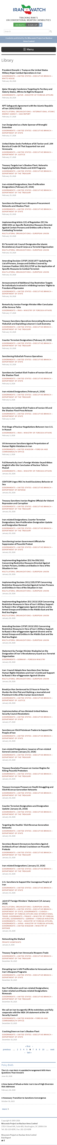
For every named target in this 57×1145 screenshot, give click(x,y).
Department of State (12, 133)
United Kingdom (25, 449)
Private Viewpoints (11, 942)
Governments (8, 76)
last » (29, 1052)
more (4, 1109)
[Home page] (28, 13)
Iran (19, 310)
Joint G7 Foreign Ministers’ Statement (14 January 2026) (26, 902)
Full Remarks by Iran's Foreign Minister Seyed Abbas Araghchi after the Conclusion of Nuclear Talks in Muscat (27, 465)
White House (8, 78)
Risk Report (6, 1137)
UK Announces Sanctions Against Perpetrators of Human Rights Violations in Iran (25, 444)
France (27, 916)
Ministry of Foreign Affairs (39, 95)
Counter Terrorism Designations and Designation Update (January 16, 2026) (25, 807)
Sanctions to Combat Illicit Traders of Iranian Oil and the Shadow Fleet (27, 374)
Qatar (20, 95)
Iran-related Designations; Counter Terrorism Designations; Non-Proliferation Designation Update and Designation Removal (27, 522)
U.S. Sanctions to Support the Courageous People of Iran (27, 883)
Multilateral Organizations (16, 111)
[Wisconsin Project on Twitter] (40, 25)
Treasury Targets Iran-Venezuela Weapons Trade (25, 952)
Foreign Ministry (36, 659)
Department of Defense (14, 490)
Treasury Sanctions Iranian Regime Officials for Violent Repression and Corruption (28, 502)
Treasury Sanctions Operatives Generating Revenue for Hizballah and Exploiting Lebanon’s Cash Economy (28, 322)
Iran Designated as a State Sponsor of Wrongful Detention (24, 126)
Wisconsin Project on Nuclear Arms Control (19, 1123)
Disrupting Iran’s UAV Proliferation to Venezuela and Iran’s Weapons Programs (27, 970)
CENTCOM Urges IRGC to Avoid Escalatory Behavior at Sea (27, 483)
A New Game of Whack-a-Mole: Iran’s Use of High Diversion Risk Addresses (27, 1085)
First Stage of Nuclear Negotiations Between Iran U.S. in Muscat (27, 428)
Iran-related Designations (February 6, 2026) (23, 391)
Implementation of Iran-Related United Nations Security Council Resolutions (25, 712)
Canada (43, 911)
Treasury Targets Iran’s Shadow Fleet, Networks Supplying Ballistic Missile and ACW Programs (25, 166)
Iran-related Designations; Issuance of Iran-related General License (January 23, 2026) (26, 750)
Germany (21, 659)
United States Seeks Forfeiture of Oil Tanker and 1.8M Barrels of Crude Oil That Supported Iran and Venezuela (27, 146)
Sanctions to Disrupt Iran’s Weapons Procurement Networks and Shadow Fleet (26, 204)
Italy (19, 921)
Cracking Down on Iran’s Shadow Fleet (20, 1031)
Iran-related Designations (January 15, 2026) (23, 865)
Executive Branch (42, 76)
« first (27, 1046)
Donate (20, 24)
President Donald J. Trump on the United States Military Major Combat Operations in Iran (25, 71)
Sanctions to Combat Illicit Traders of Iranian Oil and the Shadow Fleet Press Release (27, 409)
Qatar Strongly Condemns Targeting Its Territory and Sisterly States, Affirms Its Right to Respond (27, 90)
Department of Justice (13, 154)
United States (24, 76)
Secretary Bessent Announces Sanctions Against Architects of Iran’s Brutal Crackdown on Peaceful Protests (25, 846)
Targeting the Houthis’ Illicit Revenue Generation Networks (25, 826)
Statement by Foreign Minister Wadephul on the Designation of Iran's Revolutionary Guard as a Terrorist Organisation (28, 653)
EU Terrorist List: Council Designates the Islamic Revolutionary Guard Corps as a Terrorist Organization (28, 245)
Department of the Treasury (16, 173)
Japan (20, 923)
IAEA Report (25, 114)
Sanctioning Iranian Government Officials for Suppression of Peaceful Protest (23, 542)
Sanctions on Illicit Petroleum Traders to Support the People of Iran (27, 731)
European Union (41, 233)
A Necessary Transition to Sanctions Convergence (23, 1097)
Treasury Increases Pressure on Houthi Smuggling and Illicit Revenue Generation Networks (27, 788)
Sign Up (33, 24)
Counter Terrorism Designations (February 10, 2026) (27, 340)
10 (43, 1049)
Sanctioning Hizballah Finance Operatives (22, 356)
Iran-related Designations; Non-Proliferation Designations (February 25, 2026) (23, 185)
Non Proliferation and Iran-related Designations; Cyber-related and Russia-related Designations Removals (25, 991)
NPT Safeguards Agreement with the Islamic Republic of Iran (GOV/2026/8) (27, 107)
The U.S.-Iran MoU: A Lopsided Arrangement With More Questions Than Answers (26, 1071)
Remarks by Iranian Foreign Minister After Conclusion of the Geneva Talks (27, 305)
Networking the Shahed (13, 938)
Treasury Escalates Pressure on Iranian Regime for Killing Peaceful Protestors (26, 769)
